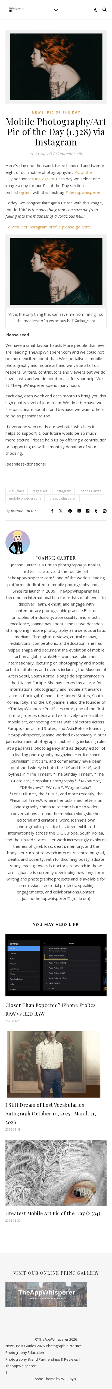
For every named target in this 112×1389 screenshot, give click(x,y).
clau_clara (16, 491)
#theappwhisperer (83, 192)
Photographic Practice (64, 1345)
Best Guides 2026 (30, 1345)
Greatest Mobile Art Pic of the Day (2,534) (52, 1213)
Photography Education (24, 1352)
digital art (40, 491)
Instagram (44, 178)
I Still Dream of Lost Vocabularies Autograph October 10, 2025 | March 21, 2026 (50, 1113)
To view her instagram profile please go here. (48, 227)
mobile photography (25, 498)
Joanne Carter (90, 491)
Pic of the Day (63, 112)
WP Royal (69, 1378)
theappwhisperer (62, 498)
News (38, 112)
